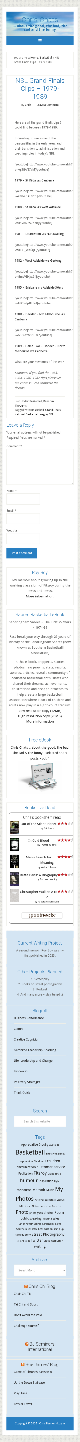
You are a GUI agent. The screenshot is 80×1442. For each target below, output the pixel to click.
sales (56, 1218)
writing (40, 1246)
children (53, 1161)
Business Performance (29, 1018)
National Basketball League (31, 414)
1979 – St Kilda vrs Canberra (34, 180)
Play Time (20, 1393)
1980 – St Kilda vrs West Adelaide (38, 207)
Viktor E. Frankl (48, 867)
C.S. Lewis (49, 828)
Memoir (38, 1189)
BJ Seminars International (41, 1346)
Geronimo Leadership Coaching (35, 1050)
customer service (51, 1167)
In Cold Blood (38, 841)
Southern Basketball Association (34, 1229)
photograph (36, 1213)
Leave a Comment (48, 104)
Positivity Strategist (27, 1082)
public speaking (31, 1218)
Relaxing (47, 1218)
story (28, 1234)
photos (48, 1212)
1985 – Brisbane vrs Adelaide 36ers (39, 287)
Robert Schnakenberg (48, 901)
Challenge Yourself (26, 1326)
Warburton (57, 1240)
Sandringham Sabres (29, 1223)
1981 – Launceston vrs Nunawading (39, 234)
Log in (61, 1423)
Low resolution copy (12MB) (40, 711)
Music (50, 1190)
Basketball (36, 401)
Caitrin (18, 1029)
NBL (51, 414)
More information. (40, 596)
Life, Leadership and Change (33, 1060)
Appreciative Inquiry (34, 1144)
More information (40, 721)
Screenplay (48, 1223)
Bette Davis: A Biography (39, 875)
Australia (54, 1144)
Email (11, 510)
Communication (25, 1167)
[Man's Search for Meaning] (14, 868)
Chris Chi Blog (42, 1286)
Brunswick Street (55, 1153)
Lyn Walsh (21, 1071)
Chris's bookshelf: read (42, 817)
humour (29, 1180)
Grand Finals (53, 409)
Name (11, 491)
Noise (35, 1206)
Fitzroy (40, 1173)
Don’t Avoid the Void (28, 1315)
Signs (58, 1223)
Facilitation (25, 1173)
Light (57, 1181)
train (27, 1240)
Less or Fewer (23, 1404)
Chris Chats (40, 19)
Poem (59, 1212)
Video (47, 1240)
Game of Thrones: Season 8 (33, 1372)
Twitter (37, 1240)
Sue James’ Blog (42, 1364)
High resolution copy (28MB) (40, 716)
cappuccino (26, 1161)
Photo (22, 1212)
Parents (56, 1206)
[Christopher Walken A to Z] (14, 901)
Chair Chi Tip (23, 1293)
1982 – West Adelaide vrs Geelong (38, 260)
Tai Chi (20, 1240)
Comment (14, 446)
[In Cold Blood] (14, 850)
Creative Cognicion (26, 1039)
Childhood (40, 1161)
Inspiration (46, 1181)
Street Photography (48, 1234)
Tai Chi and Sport (26, 1304)
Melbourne (24, 1190)
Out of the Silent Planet (38, 824)
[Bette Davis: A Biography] (14, 885)
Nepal (28, 1206)
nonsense (45, 1206)
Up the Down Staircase (29, 1382)
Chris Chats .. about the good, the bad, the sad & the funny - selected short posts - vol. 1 (40, 752)
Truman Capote (48, 845)
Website (11, 530)
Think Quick (22, 1092)
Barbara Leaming (48, 879)
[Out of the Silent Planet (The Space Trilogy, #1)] (14, 833)
